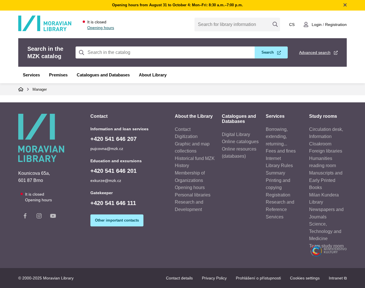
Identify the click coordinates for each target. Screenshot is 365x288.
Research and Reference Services (280, 209)
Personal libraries (192, 194)
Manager (40, 89)
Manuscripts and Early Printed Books (325, 180)
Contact (182, 129)
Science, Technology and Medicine (325, 231)
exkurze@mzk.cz (105, 180)
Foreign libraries (325, 151)
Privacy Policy (214, 278)
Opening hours (100, 27)
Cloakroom (320, 143)
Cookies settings (305, 278)
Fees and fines (281, 151)
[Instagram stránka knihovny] (39, 217)
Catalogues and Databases (103, 74)
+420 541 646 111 (113, 203)
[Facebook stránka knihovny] (25, 217)
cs (292, 24)
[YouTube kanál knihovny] (53, 217)
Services (31, 74)
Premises (58, 74)
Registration (336, 24)
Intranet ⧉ (338, 278)
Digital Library (236, 134)
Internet (273, 158)
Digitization (186, 136)
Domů (20, 89)
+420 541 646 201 (113, 171)
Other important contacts (117, 220)
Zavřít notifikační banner (345, 4)
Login (317, 24)
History (182, 165)
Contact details (179, 278)
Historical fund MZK (195, 158)
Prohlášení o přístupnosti (258, 278)
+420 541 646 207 (113, 139)
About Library (153, 74)
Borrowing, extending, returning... (277, 136)
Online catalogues (240, 141)
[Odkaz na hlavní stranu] (44, 30)
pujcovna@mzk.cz (106, 148)
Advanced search (314, 52)
